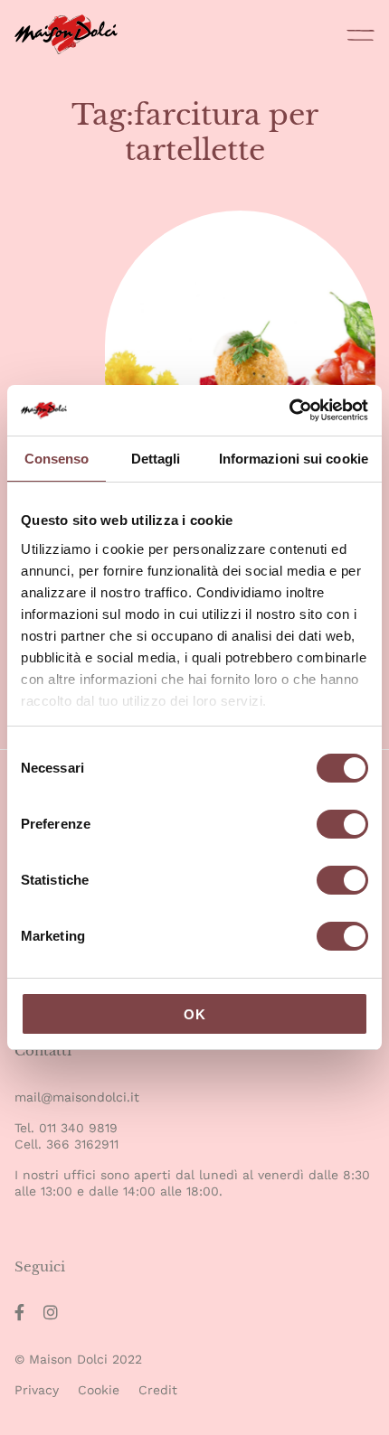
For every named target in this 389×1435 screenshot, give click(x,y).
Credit (157, 1390)
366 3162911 (82, 1144)
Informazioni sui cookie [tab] (293, 458)
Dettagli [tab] (156, 458)
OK (195, 1014)
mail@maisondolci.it (76, 1097)
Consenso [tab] (57, 458)
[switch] (342, 826)
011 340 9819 (78, 1128)
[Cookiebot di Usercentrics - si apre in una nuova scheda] (289, 410)
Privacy (36, 1390)
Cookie (98, 1390)
